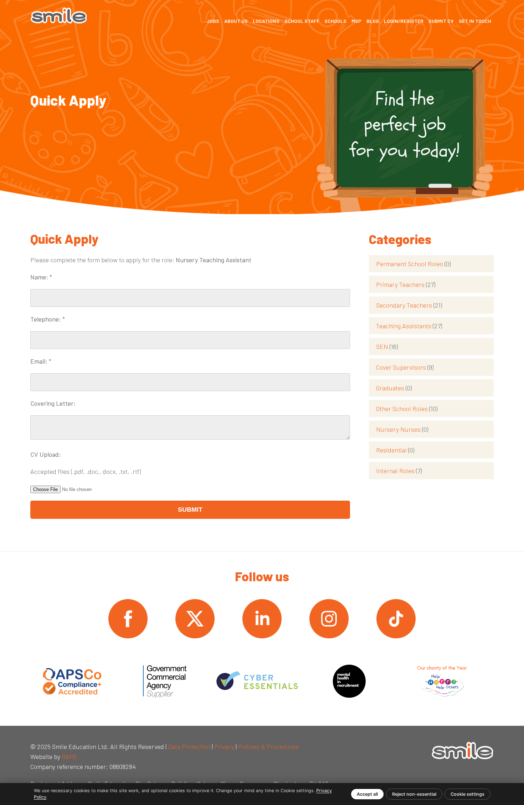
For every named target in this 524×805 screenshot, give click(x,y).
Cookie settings (467, 794)
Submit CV (441, 21)
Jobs (212, 21)
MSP (356, 21)
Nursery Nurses (402, 429)
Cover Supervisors (404, 367)
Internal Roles (399, 471)
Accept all (367, 794)
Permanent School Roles (413, 264)
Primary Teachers (405, 284)
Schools (335, 21)
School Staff (301, 21)
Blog (372, 21)
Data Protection (189, 746)
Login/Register (403, 21)
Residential (395, 450)
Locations (266, 21)
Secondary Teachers (409, 305)
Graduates (394, 388)
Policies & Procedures (268, 746)
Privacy (224, 746)
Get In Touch (475, 21)
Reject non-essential (414, 794)
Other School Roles (406, 408)
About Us (236, 21)
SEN (387, 346)
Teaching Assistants (409, 326)
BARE (69, 756)
